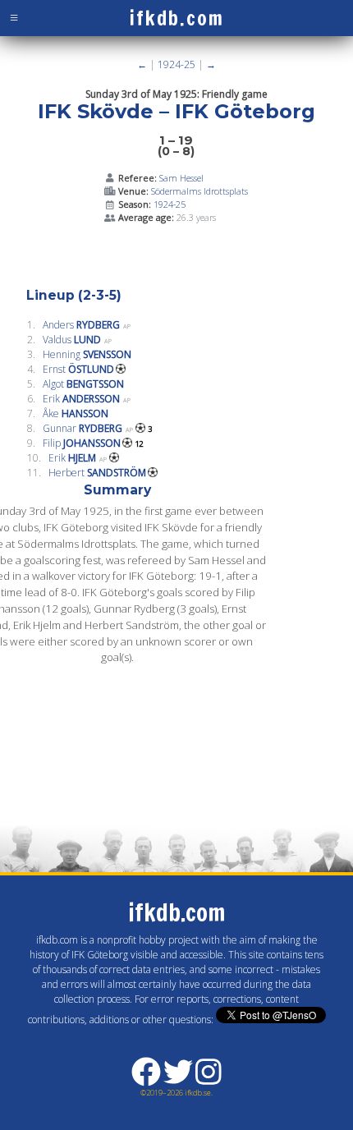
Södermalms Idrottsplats (199, 191)
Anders (81, 325)
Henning (87, 354)
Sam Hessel (181, 178)
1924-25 (176, 64)
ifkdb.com (177, 18)
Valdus (72, 340)
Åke (75, 413)
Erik (81, 399)
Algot (83, 384)
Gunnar (82, 428)
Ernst (78, 369)
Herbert (97, 473)
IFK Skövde (96, 111)
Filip (82, 443)
